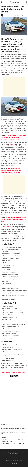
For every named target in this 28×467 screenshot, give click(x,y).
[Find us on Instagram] (14, 463)
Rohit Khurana (8, 15)
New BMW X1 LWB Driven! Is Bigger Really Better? (12, 443)
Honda (12, 144)
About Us (12, 453)
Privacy (4, 452)
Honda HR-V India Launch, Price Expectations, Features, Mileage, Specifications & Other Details (13, 137)
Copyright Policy (16, 452)
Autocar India (5, 226)
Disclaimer (9, 452)
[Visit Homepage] (14, 2)
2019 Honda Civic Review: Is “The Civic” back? (14, 372)
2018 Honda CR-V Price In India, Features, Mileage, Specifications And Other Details (14, 219)
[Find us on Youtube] (16, 463)
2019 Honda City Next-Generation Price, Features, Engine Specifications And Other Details (11, 170)
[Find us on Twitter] (12, 463)
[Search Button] (26, 2)
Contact (22, 452)
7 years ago (16, 15)
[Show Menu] (1, 2)
